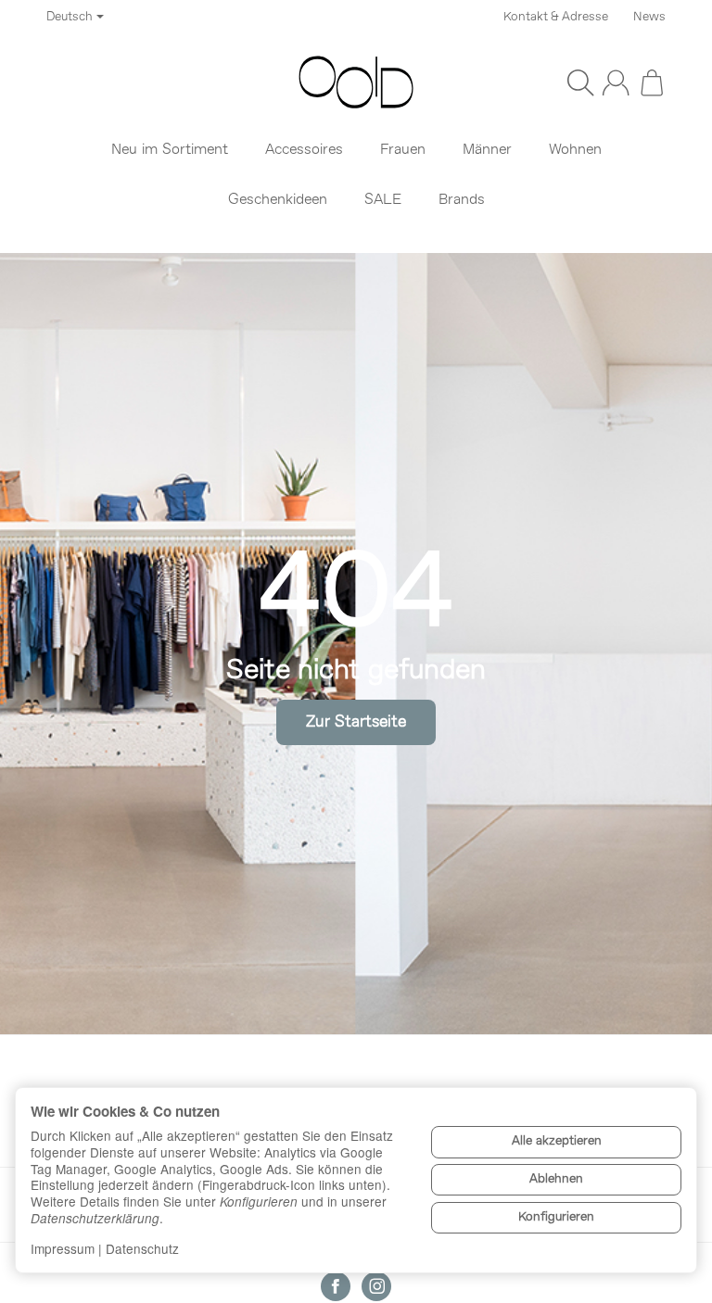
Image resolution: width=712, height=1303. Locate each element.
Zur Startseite (356, 722)
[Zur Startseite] (356, 82)
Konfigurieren (556, 1217)
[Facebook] (335, 1286)
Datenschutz (142, 1248)
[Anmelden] (615, 82)
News (649, 17)
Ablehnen (556, 1179)
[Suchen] (580, 82)
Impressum (63, 1248)
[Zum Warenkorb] (652, 82)
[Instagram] (376, 1286)
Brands (462, 200)
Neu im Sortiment (169, 150)
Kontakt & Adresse (555, 17)
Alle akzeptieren (557, 1141)
